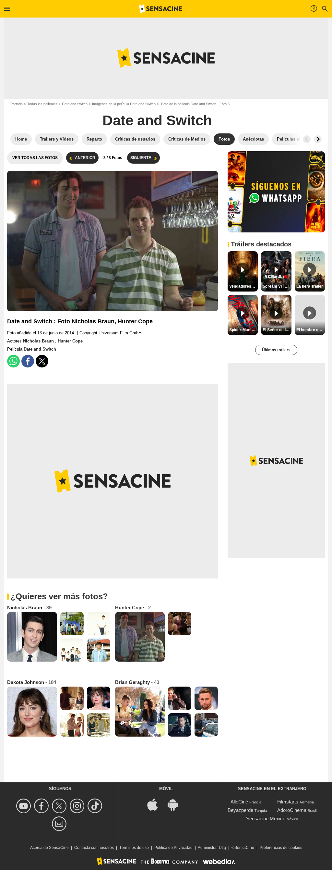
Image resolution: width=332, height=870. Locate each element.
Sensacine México (265, 818)
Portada (16, 104)
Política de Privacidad (173, 847)
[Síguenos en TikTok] (96, 806)
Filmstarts (287, 801)
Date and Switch (75, 104)
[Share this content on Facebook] (27, 361)
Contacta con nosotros (94, 847)
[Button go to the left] (307, 139)
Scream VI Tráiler (277, 286)
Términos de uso (134, 847)
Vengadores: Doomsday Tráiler (243, 286)
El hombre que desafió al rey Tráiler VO (310, 330)
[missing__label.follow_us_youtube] (24, 806)
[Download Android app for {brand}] (176, 804)
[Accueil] (160, 9)
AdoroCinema (291, 810)
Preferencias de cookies (281, 847)
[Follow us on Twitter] (60, 806)
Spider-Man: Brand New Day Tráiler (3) (243, 330)
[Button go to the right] (318, 139)
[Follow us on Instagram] (78, 806)
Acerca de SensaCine (49, 847)
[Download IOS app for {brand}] (156, 804)
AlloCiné (239, 801)
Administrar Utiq (212, 847)
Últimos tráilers (276, 350)
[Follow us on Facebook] (42, 806)
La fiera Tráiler (309, 286)
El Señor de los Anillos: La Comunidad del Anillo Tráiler (277, 330)
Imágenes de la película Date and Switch (124, 104)
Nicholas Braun (39, 341)
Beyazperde (240, 810)
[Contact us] (60, 823)
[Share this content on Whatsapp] (13, 361)
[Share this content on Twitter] (42, 361)
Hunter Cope (70, 341)
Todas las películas (42, 104)
